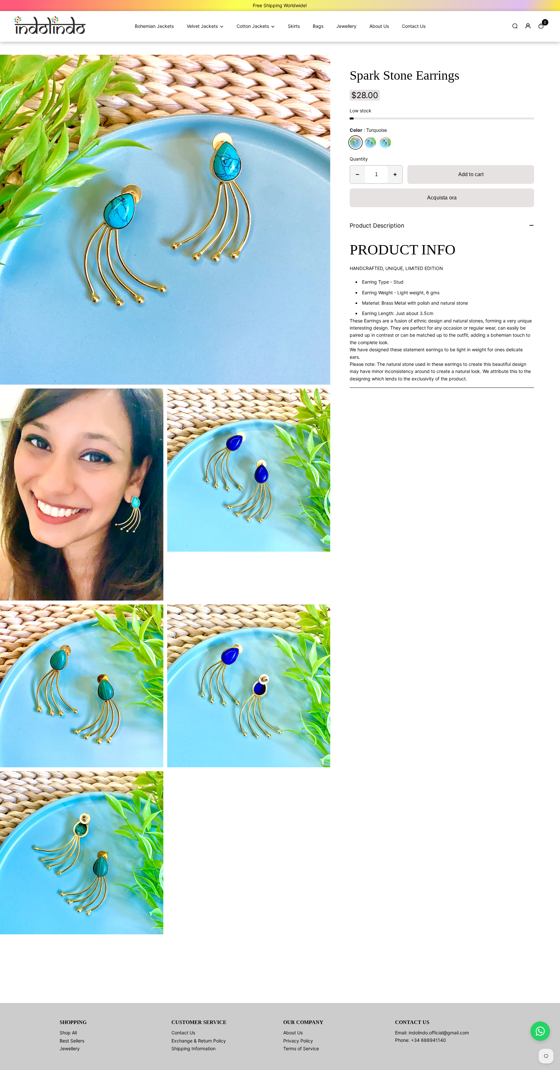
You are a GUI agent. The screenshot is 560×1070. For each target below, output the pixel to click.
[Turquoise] (355, 142)
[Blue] (385, 142)
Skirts (294, 26)
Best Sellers (72, 1040)
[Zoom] (320, 64)
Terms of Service (301, 1048)
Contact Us (414, 26)
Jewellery (346, 26)
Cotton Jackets (253, 26)
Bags (318, 26)
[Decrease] (357, 174)
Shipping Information (193, 1048)
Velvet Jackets (202, 26)
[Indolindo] (50, 32)
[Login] (528, 26)
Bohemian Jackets (154, 26)
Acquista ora (442, 197)
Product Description (377, 225)
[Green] (370, 142)
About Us (379, 26)
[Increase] (395, 174)
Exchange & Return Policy (198, 1040)
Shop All (68, 1032)
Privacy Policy (298, 1040)
